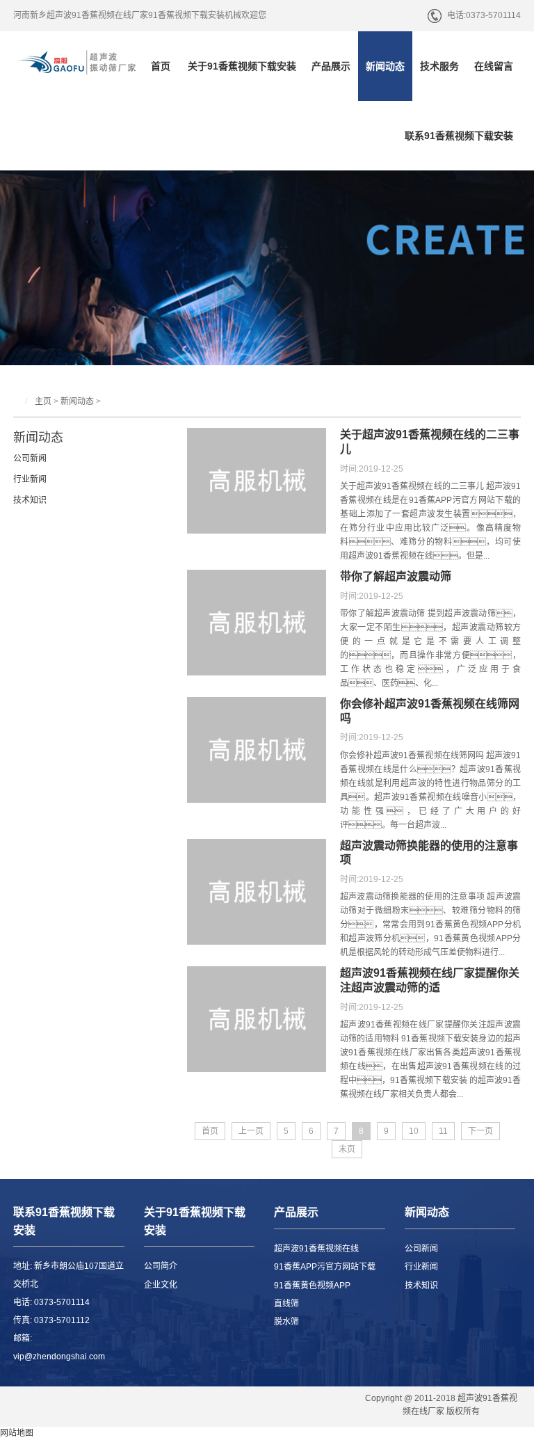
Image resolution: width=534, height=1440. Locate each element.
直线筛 (286, 1304)
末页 (347, 1149)
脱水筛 (286, 1322)
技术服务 (439, 66)
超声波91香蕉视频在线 (316, 1249)
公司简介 (160, 1266)
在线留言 (493, 66)
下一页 (480, 1131)
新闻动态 (385, 66)
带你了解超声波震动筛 (395, 576)
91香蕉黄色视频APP (312, 1285)
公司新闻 (30, 458)
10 (414, 1131)
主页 (43, 401)
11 (443, 1131)
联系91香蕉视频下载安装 (459, 135)
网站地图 (16, 1433)
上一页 (251, 1131)
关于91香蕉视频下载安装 (242, 66)
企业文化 (160, 1285)
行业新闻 (30, 479)
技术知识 (30, 500)
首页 (160, 66)
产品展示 (331, 66)
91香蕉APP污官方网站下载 (324, 1267)
